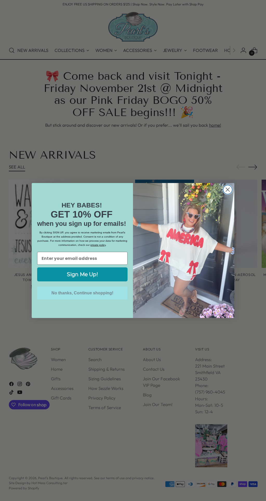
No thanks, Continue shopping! (82, 293)
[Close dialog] (227, 189)
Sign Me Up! (82, 274)
